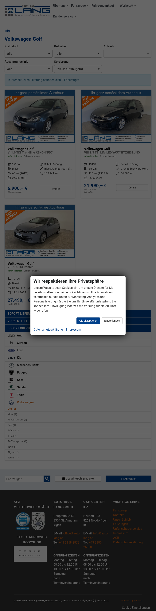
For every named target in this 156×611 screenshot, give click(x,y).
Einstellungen (112, 320)
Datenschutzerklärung (48, 329)
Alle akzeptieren (88, 320)
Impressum (73, 329)
